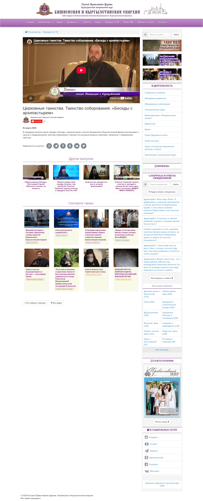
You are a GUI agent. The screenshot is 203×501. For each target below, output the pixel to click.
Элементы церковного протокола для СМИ (162, 484)
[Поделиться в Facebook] (63, 146)
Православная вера (169, 292)
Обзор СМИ (128, 22)
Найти (176, 34)
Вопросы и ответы (146, 22)
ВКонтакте (154, 471)
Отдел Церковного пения (156, 135)
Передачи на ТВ (112, 22)
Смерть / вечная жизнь (151, 332)
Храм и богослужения (150, 342)
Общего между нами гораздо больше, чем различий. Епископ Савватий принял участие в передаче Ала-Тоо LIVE (66, 186)
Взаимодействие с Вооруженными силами (160, 116)
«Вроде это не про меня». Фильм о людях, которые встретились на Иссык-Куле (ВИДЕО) (125, 233)
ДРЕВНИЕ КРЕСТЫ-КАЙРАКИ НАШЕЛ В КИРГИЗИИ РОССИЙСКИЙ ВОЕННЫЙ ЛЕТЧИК (125, 273)
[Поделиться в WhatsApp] (49, 146)
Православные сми (93, 274)
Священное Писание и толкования (170, 315)
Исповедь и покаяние (168, 340)
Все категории (162, 350)
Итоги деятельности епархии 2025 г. (63, 231)
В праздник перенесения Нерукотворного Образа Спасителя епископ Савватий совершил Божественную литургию (95, 235)
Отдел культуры (152, 141)
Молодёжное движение (155, 98)
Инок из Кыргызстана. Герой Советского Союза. (95, 271)
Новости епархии (92, 242)
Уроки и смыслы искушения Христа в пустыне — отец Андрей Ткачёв (36, 273)
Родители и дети (169, 332)
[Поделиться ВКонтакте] (77, 146)
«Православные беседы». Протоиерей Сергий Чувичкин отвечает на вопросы (35, 185)
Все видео (57, 303)
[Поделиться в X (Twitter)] (83, 146)
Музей (147, 129)
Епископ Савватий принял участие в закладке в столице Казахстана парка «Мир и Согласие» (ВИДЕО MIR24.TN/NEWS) (127, 186)
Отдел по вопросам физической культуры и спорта (159, 147)
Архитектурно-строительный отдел (160, 155)
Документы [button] (72, 22)
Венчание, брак (151, 324)
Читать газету (161, 422)
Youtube (153, 444)
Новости (87, 22)
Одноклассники (155, 457)
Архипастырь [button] (45, 22)
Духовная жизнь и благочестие (152, 294)
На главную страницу (36, 303)
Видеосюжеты (32, 242)
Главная (30, 22)
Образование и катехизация (157, 104)
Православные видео (35, 279)
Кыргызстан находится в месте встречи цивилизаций (96, 184)
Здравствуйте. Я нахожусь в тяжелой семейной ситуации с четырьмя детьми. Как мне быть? (162, 221)
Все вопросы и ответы (161, 278)
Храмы (60, 22)
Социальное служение (155, 93)
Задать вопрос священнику (162, 192)
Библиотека (150, 124)
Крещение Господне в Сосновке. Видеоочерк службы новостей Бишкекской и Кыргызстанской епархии (36, 235)
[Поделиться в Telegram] (56, 146)
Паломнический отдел (155, 110)
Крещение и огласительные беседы (169, 305)
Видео (98, 22)
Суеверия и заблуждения (170, 324)
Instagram (153, 437)
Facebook (153, 464)
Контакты (163, 22)
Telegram (153, 451)
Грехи (149, 302)
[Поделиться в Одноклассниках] (70, 146)
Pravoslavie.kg (33, 32)
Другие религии (151, 313)
